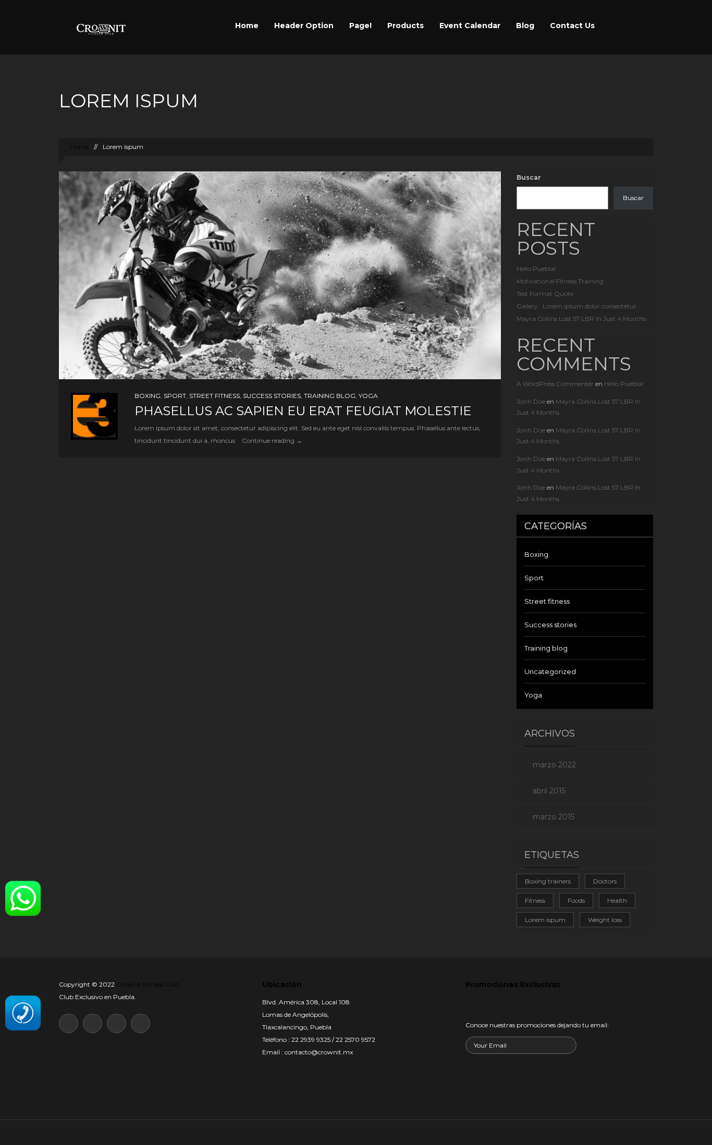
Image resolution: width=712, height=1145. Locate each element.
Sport (175, 396)
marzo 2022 (554, 764)
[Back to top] (356, 1132)
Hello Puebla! (536, 268)
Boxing (147, 396)
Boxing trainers (548, 881)
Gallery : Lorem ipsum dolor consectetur (576, 306)
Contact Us (572, 25)
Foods (576, 900)
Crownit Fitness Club (147, 984)
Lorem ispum (545, 920)
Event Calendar (469, 25)
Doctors (605, 881)
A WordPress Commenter (555, 384)
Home (247, 25)
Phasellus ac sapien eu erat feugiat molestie (302, 410)
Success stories (272, 396)
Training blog (329, 396)
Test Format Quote (545, 293)
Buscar (529, 177)
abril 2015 (549, 790)
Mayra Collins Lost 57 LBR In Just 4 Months (581, 318)
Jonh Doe (531, 401)
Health (617, 900)
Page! (360, 25)
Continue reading (272, 440)
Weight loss (605, 920)
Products (405, 25)
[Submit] (454, 1087)
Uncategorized (550, 671)
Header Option (304, 25)
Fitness (535, 900)
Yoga (368, 396)
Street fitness (214, 396)
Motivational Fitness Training (560, 281)
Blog (525, 25)
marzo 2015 (553, 817)
